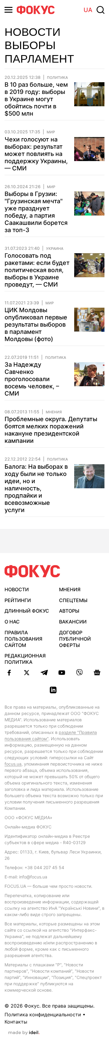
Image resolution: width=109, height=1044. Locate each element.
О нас (12, 622)
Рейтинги (18, 600)
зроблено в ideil (24, 1033)
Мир (51, 132)
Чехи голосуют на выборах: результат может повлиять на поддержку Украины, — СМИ (36, 154)
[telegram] (44, 672)
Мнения (54, 412)
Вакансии (73, 622)
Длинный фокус (27, 611)
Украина (54, 249)
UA (88, 10)
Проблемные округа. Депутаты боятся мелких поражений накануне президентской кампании (51, 429)
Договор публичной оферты (75, 638)
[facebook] (9, 672)
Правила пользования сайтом (23, 638)
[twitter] (26, 672)
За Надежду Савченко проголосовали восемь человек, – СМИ (32, 379)
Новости (17, 589)
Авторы (69, 611)
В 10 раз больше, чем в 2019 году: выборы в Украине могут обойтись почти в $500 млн (36, 99)
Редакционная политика (25, 659)
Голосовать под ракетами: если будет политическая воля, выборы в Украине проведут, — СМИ (37, 270)
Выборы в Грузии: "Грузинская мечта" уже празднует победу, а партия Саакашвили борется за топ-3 (36, 212)
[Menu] (8, 10)
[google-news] (97, 672)
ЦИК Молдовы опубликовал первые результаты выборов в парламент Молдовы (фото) (36, 324)
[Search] (100, 10)
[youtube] (61, 672)
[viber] (79, 672)
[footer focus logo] (32, 571)
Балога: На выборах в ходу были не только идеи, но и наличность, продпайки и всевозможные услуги (36, 488)
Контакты (16, 1022)
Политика (57, 78)
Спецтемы (73, 600)
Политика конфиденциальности (43, 1014)
